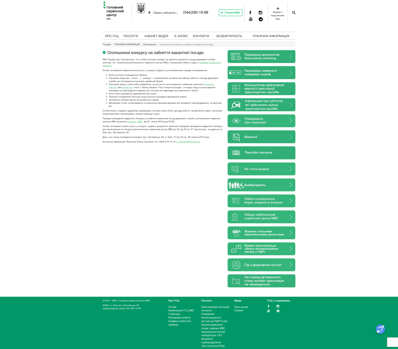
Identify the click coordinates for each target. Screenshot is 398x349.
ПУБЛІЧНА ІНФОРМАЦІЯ (271, 36)
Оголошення (149, 44)
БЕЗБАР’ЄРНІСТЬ (229, 36)
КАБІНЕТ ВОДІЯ (156, 36)
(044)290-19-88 (195, 12)
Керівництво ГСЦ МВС (181, 310)
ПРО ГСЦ (112, 36)
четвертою (127, 87)
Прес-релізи (241, 307)
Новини (238, 310)
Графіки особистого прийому (179, 322)
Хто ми (172, 307)
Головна (107, 44)
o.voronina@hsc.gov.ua (188, 141)
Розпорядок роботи (179, 317)
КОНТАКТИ (201, 36)
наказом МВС (135, 121)
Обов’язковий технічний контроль (215, 308)
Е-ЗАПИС (181, 36)
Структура (174, 314)
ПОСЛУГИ (130, 36)
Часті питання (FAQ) (213, 346)
